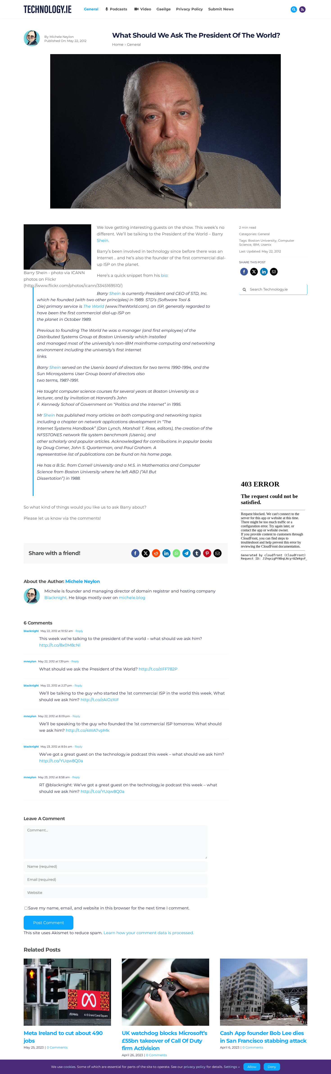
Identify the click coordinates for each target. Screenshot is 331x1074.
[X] (146, 553)
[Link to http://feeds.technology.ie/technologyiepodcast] (302, 9)
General (264, 234)
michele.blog (132, 597)
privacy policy (195, 1067)
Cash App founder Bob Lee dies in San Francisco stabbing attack (257, 992)
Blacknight (55, 597)
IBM (256, 245)
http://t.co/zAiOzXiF (100, 699)
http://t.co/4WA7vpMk (87, 730)
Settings (231, 1067)
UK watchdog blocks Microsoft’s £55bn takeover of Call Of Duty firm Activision (159, 992)
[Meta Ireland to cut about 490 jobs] (67, 992)
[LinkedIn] (166, 553)
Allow (251, 1067)
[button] (27, 1008)
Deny (272, 1067)
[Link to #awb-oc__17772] (294, 9)
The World (93, 306)
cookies (69, 1067)
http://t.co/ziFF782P (158, 669)
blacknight (31, 631)
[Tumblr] (197, 553)
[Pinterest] (207, 553)
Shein (102, 240)
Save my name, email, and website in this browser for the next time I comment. (109, 908)
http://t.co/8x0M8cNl (59, 645)
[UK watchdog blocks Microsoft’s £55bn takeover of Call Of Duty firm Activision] (165, 992)
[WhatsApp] (176, 553)
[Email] (217, 553)
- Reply (78, 631)
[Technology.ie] (47, 7)
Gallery (74, 992)
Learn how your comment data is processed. (149, 932)
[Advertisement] (273, 367)
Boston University (262, 241)
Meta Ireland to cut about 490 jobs (61, 992)
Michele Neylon (62, 37)
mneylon (30, 661)
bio (164, 275)
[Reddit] (156, 553)
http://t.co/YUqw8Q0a (61, 760)
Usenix (266, 245)
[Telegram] (186, 553)
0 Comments (57, 1047)
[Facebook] (135, 553)
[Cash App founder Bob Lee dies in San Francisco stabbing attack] (263, 992)
